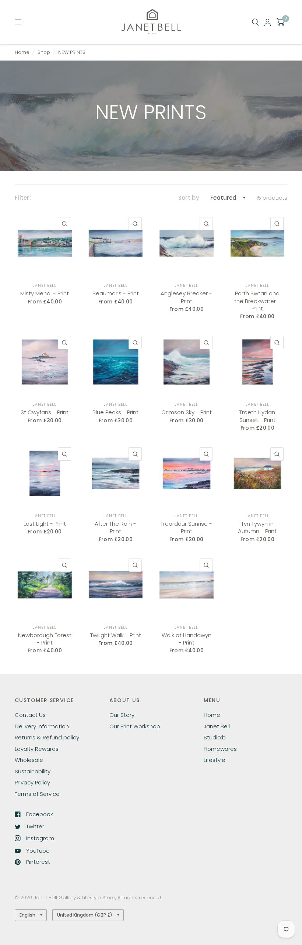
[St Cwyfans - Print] (45, 362)
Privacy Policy (32, 782)
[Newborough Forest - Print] (45, 585)
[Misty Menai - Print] (45, 243)
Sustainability (32, 771)
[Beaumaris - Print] (116, 243)
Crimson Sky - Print (186, 412)
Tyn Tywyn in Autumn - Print (257, 527)
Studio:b (215, 737)
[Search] (255, 22)
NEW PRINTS (71, 52)
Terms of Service (37, 794)
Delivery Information (42, 726)
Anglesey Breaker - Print (186, 297)
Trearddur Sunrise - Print (186, 527)
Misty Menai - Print (44, 293)
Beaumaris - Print (115, 293)
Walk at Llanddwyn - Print (186, 639)
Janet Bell (44, 285)
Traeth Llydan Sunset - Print (257, 416)
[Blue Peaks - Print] (116, 362)
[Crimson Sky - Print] (187, 362)
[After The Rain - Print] (116, 474)
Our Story (121, 715)
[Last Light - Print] (45, 474)
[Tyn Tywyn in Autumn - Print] (258, 474)
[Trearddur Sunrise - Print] (187, 474)
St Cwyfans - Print (45, 412)
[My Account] (267, 22)
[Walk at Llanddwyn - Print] (187, 585)
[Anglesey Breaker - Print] (187, 243)
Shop (44, 52)
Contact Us (30, 715)
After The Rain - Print (115, 527)
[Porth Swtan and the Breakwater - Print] (258, 243)
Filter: (23, 198)
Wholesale (29, 760)
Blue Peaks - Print (115, 412)
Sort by (188, 198)
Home (22, 52)
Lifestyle (214, 760)
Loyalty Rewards (37, 749)
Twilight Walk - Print (115, 635)
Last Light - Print (45, 524)
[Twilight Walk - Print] (116, 585)
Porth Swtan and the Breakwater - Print (257, 301)
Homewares (220, 749)
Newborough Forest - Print (44, 639)
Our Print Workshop (134, 726)
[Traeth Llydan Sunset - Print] (258, 362)
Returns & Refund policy (47, 737)
